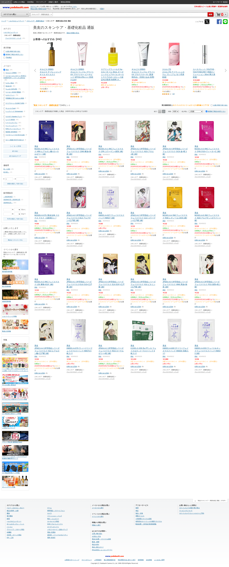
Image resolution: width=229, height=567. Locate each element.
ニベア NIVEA (10, 119)
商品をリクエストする (15, 240)
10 (173, 94)
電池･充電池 (51, 532)
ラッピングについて (185, 510)
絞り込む (15, 151)
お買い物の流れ (97, 533)
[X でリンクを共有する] (207, 23)
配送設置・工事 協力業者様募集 (146, 524)
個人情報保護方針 (110, 560)
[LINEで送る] (225, 23)
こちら (74, 6)
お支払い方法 (96, 536)
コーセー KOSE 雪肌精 (13, 92)
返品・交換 (139, 513)
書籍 (8, 513)
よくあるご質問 (159, 560)
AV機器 (9, 532)
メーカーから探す (98, 508)
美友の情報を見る (73, 33)
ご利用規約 (98, 560)
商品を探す (95, 544)
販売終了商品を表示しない (217, 111)
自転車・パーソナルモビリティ (57, 535)
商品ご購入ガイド (98, 547)
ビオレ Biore (10, 83)
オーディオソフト (53, 527)
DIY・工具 (10, 537)
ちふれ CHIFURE (11, 89)
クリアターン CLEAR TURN (15, 103)
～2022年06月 (8, 196)
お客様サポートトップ (72, 560)
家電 (8, 518)
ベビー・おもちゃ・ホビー (15, 508)
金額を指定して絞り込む (15, 183)
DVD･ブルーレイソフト (55, 524)
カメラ (49, 513)
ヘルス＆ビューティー (10, 32)
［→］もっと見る (15, 146)
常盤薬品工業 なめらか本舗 (15, 98)
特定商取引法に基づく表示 (126, 560)
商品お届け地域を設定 (38, 9)
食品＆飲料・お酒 (12, 510)
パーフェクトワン (11, 122)
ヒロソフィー (10, 95)
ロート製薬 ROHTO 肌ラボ (15, 140)
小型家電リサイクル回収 (144, 518)
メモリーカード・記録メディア (57, 529)
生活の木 (9, 86)
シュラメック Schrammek (14, 111)
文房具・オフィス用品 (14, 535)
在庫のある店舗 (39, 174)
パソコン (10, 527)
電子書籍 (10, 516)
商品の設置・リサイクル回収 (101, 539)
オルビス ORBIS (11, 73)
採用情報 (141, 560)
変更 (102, 9)
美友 (35, 157)
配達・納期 (95, 542)
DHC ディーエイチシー (13, 129)
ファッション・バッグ (54, 516)
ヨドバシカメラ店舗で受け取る (189, 508)
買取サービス (140, 516)
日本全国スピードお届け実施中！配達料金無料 (211, 6)
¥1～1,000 (6, 169)
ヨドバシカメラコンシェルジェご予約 (191, 513)
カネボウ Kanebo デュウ (14, 116)
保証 (137, 510)
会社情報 (149, 560)
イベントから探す (98, 516)
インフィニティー (11, 125)
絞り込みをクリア (15, 156)
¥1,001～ (6, 172)
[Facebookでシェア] (219, 23)
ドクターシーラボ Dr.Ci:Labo (15, 135)
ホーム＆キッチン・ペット (15, 524)
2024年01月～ (8, 202)
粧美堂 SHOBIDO (11, 132)
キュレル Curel (11, 108)
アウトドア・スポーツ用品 (15, 529)
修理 (137, 508)
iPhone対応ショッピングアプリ (102, 550)
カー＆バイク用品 (53, 521)
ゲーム (49, 508)
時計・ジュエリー (53, 518)
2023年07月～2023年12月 (11, 199)
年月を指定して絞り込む (15, 219)
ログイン (33, 6)
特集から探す (96, 525)
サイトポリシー (87, 560)
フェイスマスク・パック (42, 179)
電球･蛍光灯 (51, 537)
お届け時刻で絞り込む (220, 105)
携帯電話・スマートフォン (56, 510)
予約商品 (9, 57)
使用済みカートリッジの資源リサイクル (149, 521)
